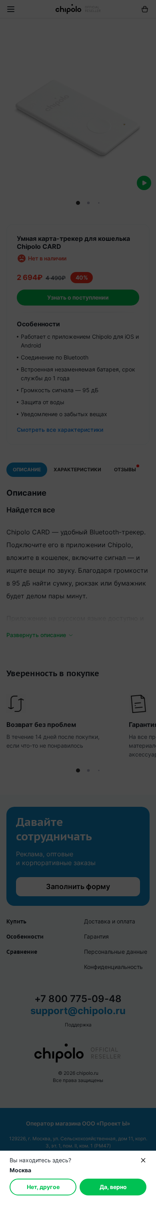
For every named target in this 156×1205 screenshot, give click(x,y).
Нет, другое (43, 1186)
